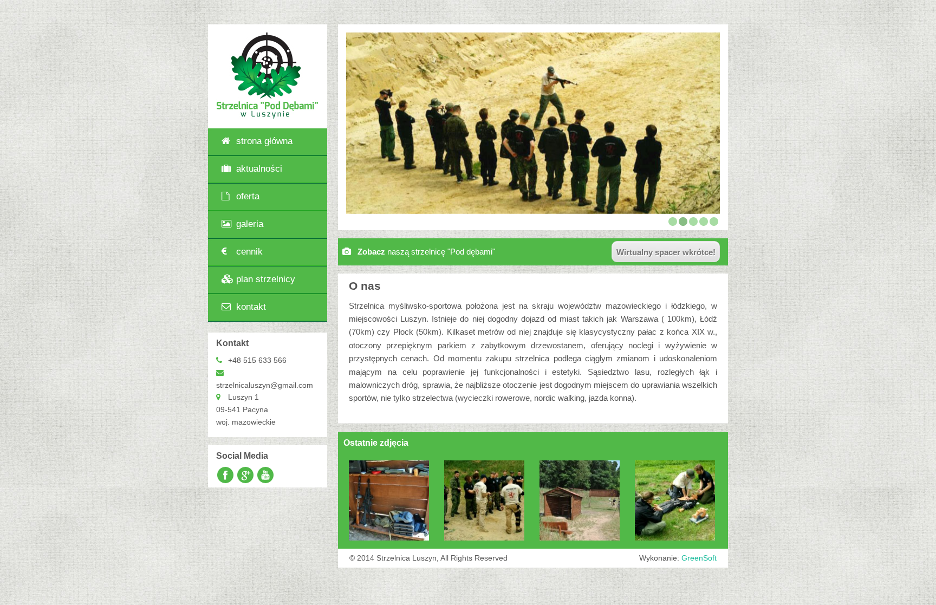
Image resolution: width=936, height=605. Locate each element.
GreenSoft (699, 558)
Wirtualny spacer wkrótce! (666, 252)
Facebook (224, 475)
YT (266, 475)
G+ (245, 475)
